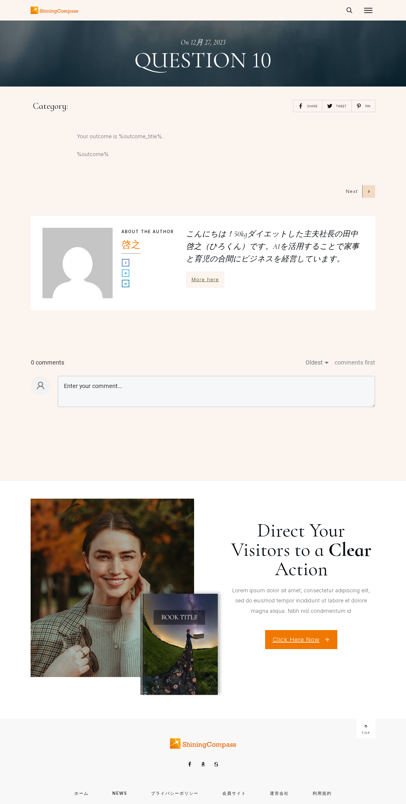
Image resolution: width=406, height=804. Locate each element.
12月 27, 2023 (208, 42)
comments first (355, 362)
